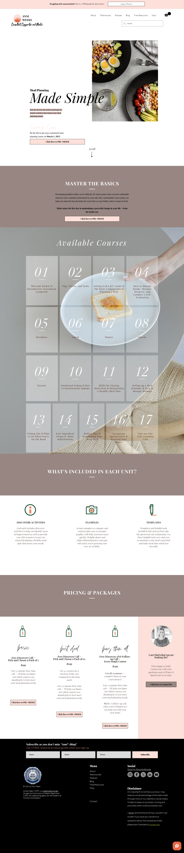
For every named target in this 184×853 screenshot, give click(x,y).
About (93, 771)
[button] (126, 4)
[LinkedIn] (149, 774)
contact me (154, 824)
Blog (92, 781)
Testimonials (95, 774)
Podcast (93, 778)
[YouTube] (156, 774)
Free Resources (97, 784)
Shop (92, 788)
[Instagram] (130, 774)
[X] (143, 774)
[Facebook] (136, 774)
